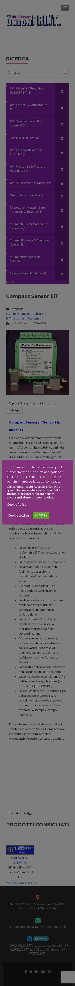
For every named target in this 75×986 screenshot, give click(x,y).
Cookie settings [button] (19, 515)
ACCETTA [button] (41, 515)
